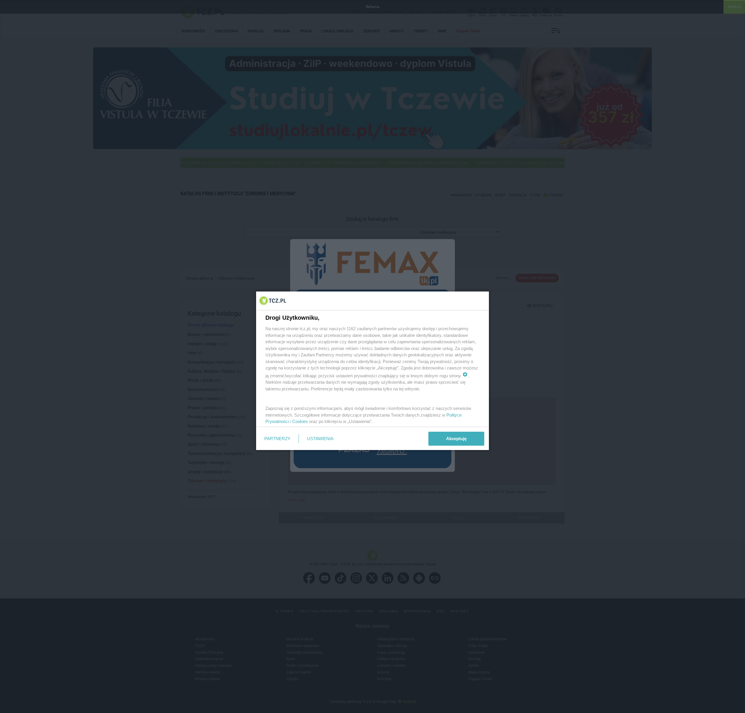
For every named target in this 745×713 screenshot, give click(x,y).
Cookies (300, 421)
